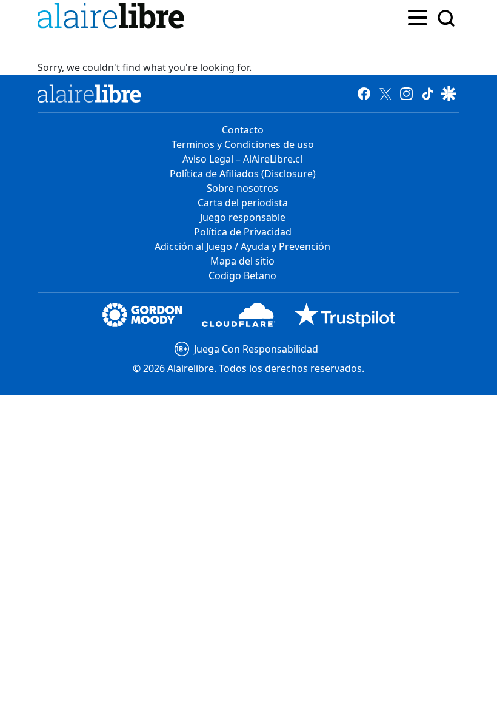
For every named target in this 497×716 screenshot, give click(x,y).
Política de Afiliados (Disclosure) (243, 173)
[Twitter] (385, 93)
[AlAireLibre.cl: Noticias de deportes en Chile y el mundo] (89, 93)
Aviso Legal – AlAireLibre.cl (242, 159)
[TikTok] (427, 93)
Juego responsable (242, 217)
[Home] (113, 18)
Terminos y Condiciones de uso (243, 144)
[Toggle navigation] (417, 16)
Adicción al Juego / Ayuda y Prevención (242, 246)
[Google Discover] (448, 93)
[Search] (446, 18)
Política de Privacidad (243, 231)
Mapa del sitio (242, 261)
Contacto (243, 130)
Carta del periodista (243, 202)
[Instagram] (406, 93)
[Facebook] (364, 93)
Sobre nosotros (242, 188)
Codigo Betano (242, 275)
